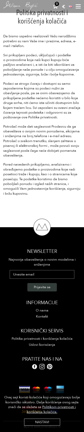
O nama (42, 310)
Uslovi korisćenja (42, 344)
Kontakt (42, 316)
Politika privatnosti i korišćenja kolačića (42, 338)
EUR (63, 6)
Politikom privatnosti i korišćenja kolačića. (51, 409)
